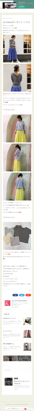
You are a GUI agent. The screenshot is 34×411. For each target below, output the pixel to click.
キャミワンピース (7, 331)
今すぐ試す (22, 6)
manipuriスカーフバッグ (9, 318)
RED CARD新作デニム (8, 344)
